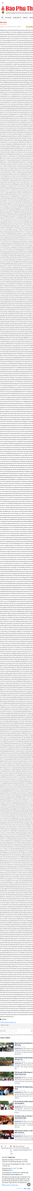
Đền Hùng (3, 22)
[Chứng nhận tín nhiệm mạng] (10, 1185)
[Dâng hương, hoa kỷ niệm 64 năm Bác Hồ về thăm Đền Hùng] (7, 1047)
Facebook (7, 1148)
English (3, 1148)
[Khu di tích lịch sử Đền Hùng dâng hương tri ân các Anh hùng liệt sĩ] (7, 1105)
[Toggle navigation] (2, 3)
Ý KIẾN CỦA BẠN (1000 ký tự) (8, 1022)
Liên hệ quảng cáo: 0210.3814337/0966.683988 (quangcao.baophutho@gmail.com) (22, 1148)
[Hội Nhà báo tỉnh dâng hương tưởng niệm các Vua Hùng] (7, 1091)
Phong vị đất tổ (17, 17)
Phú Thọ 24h (8, 17)
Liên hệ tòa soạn (11, 1150)
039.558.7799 (15, 1168)
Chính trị (25, 17)
